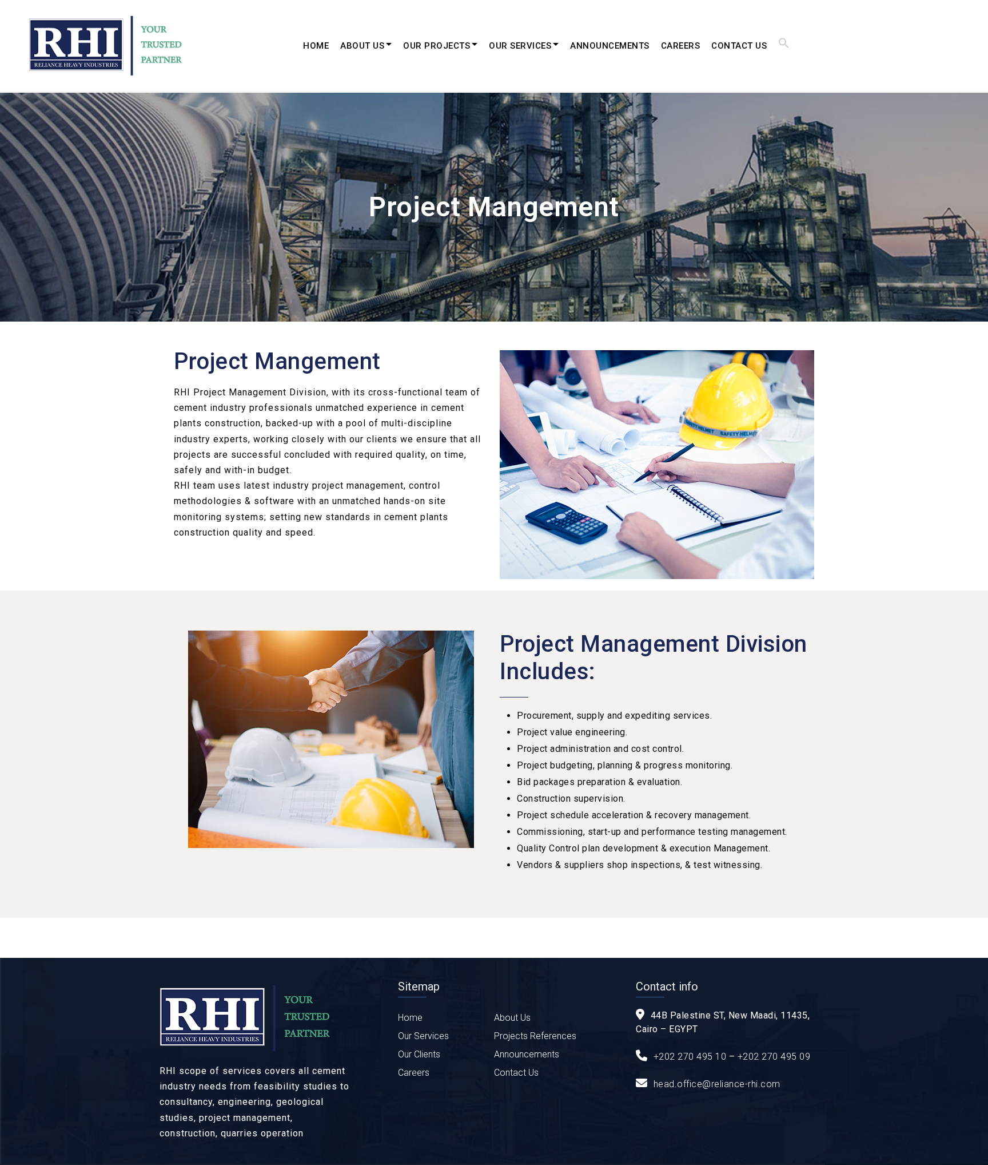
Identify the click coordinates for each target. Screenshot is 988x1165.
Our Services (520, 46)
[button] (784, 46)
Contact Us (739, 46)
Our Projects (436, 46)
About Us (362, 46)
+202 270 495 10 (690, 1056)
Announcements (610, 46)
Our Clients (419, 1054)
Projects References (535, 1036)
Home (316, 46)
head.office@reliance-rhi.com (717, 1084)
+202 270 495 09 (774, 1056)
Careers (680, 46)
